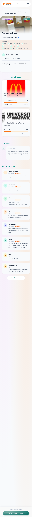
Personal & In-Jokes (7, 19)
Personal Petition (7, 69)
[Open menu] (28, 4)
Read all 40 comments (16, 278)
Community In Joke (18, 69)
